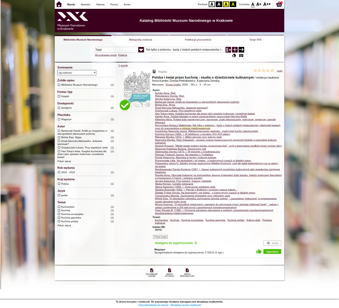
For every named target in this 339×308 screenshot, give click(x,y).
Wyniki (71, 4)
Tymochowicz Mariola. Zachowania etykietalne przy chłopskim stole (192, 195)
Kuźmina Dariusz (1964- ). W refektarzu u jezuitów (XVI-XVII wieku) (192, 134)
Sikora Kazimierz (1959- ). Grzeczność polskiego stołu (185, 186)
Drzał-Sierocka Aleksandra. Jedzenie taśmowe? (181, 107)
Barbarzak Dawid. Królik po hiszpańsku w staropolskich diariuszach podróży (197, 101)
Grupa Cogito (173, 84)
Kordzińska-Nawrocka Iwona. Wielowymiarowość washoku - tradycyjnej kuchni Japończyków (206, 131)
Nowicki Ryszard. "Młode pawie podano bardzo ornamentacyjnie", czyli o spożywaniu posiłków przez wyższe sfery (218, 145)
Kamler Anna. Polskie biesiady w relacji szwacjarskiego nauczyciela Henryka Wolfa (201, 116)
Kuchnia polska (235, 220)
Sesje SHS (255, 39)
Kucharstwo (161, 220)
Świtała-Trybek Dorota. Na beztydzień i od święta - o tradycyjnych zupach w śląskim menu (205, 192)
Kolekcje (122, 55)
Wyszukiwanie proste (106, 55)
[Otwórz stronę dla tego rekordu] (138, 90)
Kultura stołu (253, 220)
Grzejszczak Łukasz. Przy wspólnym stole (178, 110)
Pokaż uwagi (160, 237)
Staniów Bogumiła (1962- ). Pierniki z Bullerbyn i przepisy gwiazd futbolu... (196, 189)
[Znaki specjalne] (241, 55)
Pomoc (114, 4)
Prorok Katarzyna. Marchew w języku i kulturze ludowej (185, 157)
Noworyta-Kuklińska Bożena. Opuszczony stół (180, 148)
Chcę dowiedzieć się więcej (153, 305)
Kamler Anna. (165, 93)
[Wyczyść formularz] (234, 55)
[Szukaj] (241, 50)
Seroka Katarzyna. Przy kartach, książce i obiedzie (183, 181)
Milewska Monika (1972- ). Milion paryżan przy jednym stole (188, 137)
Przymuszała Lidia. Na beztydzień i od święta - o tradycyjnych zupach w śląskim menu (203, 160)
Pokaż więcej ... (65, 161)
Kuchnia (174, 220)
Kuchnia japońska (215, 220)
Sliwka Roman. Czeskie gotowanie (174, 183)
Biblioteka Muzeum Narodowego (83, 39)
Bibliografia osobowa (140, 39)
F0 (253, 3)
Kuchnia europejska (192, 220)
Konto (127, 4)
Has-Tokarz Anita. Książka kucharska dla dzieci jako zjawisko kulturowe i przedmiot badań (205, 113)
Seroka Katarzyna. (168, 98)
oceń (279, 70)
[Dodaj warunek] (235, 50)
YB (226, 3)
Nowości (85, 4)
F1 (259, 3)
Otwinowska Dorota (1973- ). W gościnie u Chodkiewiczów (187, 151)
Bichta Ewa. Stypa (165, 104)
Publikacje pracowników (198, 39)
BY (233, 3)
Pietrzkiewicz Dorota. (169, 95)
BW (219, 3)
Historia (100, 4)
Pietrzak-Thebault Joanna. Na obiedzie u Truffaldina (184, 154)
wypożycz (272, 251)
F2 (267, 3)
